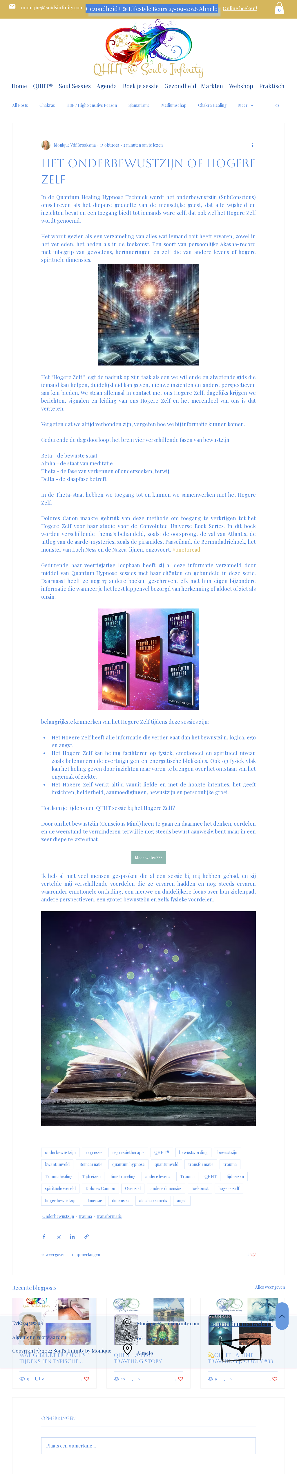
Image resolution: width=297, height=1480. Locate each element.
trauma (230, 1164)
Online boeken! (240, 8)
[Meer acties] (252, 145)
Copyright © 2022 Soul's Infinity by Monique (61, 1350)
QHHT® (161, 1152)
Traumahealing (59, 1176)
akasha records (153, 1200)
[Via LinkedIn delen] (72, 1236)
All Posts (20, 105)
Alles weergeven (270, 1287)
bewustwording (193, 1152)
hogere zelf (228, 1188)
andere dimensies (166, 1188)
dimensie (94, 1200)
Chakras (47, 105)
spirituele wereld (60, 1188)
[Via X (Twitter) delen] (58, 1236)
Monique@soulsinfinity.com (168, 1323)
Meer (243, 105)
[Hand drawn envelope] (242, 1346)
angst (182, 1200)
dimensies (120, 1200)
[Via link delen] (86, 1236)
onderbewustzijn (60, 1152)
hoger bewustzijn (61, 1200)
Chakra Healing (212, 105)
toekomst (200, 1188)
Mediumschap (173, 105)
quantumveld (166, 1164)
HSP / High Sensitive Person (91, 105)
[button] (279, 8)
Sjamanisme (139, 105)
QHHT (210, 1176)
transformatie (200, 1164)
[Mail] (12, 6)
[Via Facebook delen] (44, 1236)
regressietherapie (128, 1152)
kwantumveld (57, 1164)
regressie (94, 1152)
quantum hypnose (128, 1164)
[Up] (282, 1316)
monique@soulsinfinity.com (52, 7)
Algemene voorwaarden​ (39, 1337)
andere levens (157, 1176)
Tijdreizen (91, 1176)
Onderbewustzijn (58, 1216)
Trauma (187, 1176)
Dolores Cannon (100, 1188)
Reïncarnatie (90, 1164)
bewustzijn (227, 1152)
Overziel (133, 1188)
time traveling (123, 1176)
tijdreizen (235, 1176)
